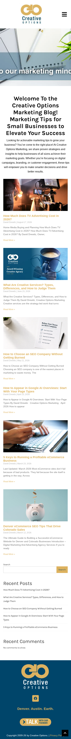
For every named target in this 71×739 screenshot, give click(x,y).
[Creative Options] (31, 14)
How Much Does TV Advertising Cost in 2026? (26, 589)
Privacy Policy (57, 735)
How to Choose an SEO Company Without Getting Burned (32, 608)
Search (6, 564)
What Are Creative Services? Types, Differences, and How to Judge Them (29, 286)
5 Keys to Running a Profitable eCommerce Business (30, 627)
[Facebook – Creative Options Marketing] (35, 698)
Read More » (9, 240)
